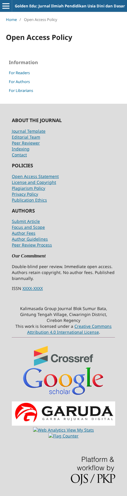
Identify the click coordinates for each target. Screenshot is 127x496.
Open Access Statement (35, 176)
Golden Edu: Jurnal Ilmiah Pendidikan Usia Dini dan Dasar (70, 6)
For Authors (19, 81)
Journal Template (28, 131)
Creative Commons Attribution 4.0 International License (69, 329)
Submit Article (26, 221)
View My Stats (80, 430)
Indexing (21, 149)
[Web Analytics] (50, 430)
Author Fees (23, 233)
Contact (19, 155)
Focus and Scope (28, 227)
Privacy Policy (25, 194)
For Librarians (21, 90)
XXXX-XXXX (32, 288)
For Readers (19, 72)
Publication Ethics (29, 200)
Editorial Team (26, 137)
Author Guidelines (30, 239)
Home (11, 19)
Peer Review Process (32, 245)
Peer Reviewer (26, 143)
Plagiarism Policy (28, 188)
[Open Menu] (6, 6)
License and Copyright (34, 182)
